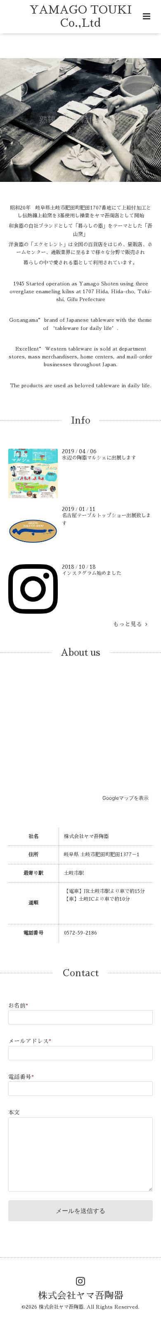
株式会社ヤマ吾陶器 (80, 1295)
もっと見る (129, 624)
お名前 (18, 1005)
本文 (14, 1112)
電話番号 (21, 1077)
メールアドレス (29, 1041)
